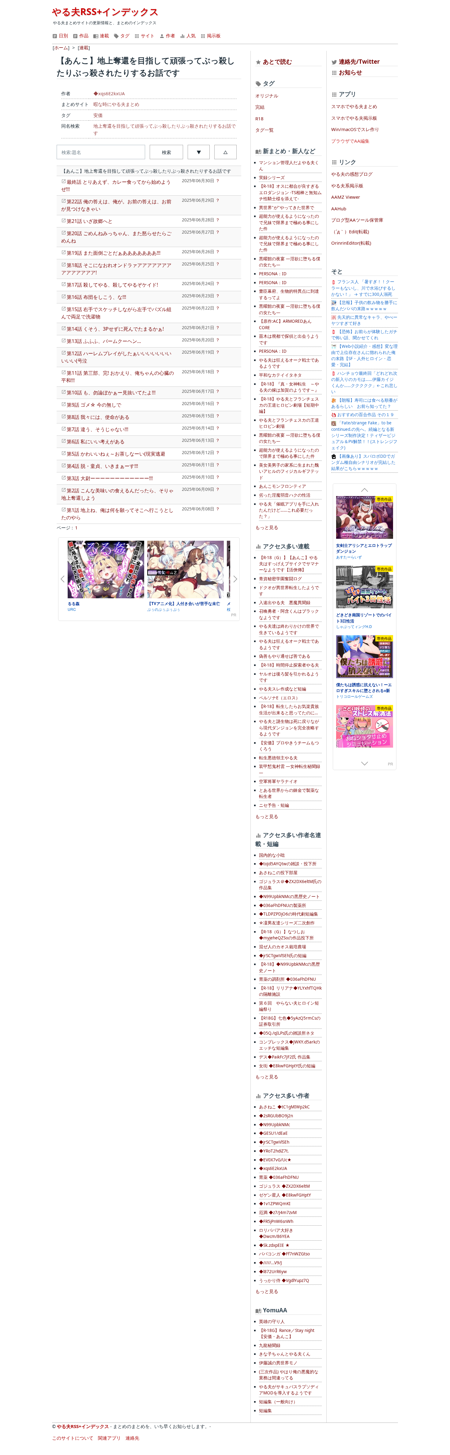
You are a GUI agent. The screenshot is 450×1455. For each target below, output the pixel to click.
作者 (170, 35)
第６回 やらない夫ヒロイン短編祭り (289, 1006)
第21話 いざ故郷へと (90, 221)
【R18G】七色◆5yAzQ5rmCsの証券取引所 (290, 1021)
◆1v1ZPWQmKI (275, 1203)
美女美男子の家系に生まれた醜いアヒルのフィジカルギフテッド (289, 471)
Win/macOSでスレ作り (355, 129)
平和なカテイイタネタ (280, 375)
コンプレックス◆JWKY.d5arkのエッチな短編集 (289, 1045)
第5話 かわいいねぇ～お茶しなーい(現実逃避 (116, 453)
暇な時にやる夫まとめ (116, 104)
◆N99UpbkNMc (274, 1124)
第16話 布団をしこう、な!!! (96, 297)
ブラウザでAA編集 (350, 141)
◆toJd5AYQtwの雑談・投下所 (288, 864)
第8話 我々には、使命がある (98, 417)
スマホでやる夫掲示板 (354, 118)
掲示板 (213, 35)
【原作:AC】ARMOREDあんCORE (285, 324)
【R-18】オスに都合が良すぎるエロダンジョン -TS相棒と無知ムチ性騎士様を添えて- (290, 192)
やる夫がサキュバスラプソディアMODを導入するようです (289, 1390)
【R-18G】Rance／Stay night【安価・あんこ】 (286, 1333)
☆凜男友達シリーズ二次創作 (287, 923)
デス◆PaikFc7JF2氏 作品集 (284, 1057)
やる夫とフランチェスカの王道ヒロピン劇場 (289, 423)
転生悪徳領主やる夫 (278, 758)
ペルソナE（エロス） (279, 698)
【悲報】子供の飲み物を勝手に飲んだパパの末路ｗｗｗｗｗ (364, 305)
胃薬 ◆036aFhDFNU (279, 1177)
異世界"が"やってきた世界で (286, 207)
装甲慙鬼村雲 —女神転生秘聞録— (289, 769)
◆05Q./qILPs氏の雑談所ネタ (286, 1033)
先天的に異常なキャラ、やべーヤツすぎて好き (364, 320)
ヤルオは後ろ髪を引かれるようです (289, 677)
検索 (166, 152)
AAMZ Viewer (345, 197)
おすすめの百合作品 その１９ (365, 414)
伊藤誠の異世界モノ (278, 1363)
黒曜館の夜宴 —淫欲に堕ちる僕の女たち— (289, 262)
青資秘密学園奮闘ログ (280, 578)
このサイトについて (72, 1438)
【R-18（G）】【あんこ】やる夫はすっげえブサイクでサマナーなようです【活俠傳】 (289, 564)
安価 (98, 115)
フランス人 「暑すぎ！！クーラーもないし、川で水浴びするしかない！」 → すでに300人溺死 (363, 288)
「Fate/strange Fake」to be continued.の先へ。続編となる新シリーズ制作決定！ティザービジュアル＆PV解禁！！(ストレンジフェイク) (364, 435)
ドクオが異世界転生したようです (289, 590)
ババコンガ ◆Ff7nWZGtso (284, 1254)
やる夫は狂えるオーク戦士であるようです (289, 363)
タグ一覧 (264, 130)
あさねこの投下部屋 (278, 872)
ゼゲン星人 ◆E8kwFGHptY (285, 1195)
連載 (104, 35)
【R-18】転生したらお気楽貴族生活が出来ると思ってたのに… (289, 709)
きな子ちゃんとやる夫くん (284, 1354)
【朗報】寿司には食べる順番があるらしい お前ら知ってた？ (364, 403)
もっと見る (266, 527)
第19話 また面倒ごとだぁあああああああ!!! (113, 253)
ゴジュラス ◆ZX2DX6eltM (284, 1186)
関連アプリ (109, 1438)
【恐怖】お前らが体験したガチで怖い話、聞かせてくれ (364, 334)
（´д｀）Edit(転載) (350, 231)
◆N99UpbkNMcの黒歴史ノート (289, 896)
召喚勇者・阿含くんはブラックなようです (289, 614)
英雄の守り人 (272, 1321)
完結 (259, 107)
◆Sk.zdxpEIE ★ (274, 1245)
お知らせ (350, 72)
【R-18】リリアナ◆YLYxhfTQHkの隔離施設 (290, 991)
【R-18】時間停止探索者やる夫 (289, 665)
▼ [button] (199, 152)
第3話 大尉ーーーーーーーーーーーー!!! (110, 478)
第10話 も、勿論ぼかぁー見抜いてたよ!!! (111, 392)
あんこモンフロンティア (282, 486)
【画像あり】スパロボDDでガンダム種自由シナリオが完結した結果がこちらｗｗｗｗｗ (363, 462)
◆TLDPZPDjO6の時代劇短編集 (288, 914)
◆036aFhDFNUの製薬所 (282, 905)
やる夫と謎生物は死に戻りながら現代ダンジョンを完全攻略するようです (289, 728)
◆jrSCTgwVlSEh (274, 1142)
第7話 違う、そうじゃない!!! (97, 429)
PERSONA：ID (273, 273)
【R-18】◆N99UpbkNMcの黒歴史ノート (289, 967)
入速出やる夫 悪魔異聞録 (284, 602)
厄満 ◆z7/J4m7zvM (278, 1212)
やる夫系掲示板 (347, 185)
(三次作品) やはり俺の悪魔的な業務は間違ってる (288, 1375)
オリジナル (266, 95)
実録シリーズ (272, 177)
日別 (63, 35)
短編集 (265, 1410)
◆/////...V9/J (270, 1262)
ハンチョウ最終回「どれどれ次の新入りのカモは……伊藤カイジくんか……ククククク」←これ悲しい (364, 382)
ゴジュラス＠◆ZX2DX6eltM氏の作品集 (290, 884)
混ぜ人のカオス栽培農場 (282, 946)
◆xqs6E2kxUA (109, 93)
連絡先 (132, 1438)
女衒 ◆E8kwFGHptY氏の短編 (287, 1066)
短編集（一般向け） (278, 1401)
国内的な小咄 (272, 855)
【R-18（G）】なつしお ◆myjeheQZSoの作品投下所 (286, 935)
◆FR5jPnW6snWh (276, 1221)
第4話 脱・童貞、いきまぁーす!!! (102, 466)
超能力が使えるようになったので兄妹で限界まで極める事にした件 (289, 222)
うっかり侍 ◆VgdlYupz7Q (284, 1280)
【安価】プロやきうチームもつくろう (289, 746)
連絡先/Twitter (358, 61)
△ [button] (225, 152)
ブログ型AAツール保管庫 (357, 220)
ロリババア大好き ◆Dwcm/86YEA (276, 1233)
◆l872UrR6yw (273, 1271)
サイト (147, 35)
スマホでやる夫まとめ (354, 106)
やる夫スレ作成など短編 (282, 689)
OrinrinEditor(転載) (351, 243)
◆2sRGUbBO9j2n (276, 1116)
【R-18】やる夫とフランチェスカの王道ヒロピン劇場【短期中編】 (289, 405)
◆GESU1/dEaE (273, 1133)
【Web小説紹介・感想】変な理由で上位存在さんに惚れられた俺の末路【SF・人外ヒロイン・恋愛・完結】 (364, 356)
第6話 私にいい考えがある (96, 441)
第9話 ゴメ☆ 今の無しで (94, 404)
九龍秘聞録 (269, 1345)
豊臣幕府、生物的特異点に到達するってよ (289, 294)
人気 (190, 35)
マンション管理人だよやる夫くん (289, 165)
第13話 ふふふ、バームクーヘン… (104, 341)
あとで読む (277, 61)
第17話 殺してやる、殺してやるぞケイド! (112, 284)
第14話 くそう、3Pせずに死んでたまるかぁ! (115, 328)
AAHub (338, 208)
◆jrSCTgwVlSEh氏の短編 (282, 955)
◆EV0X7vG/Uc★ (275, 1160)
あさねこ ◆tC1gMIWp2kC (284, 1107)
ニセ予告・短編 (274, 805)
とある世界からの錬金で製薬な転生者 (289, 793)
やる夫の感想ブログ (352, 174)
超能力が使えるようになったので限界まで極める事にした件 (289, 453)
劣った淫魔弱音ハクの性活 (284, 495)
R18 (259, 118)
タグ (124, 35)
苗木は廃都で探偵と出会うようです (289, 339)
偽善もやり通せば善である (284, 656)
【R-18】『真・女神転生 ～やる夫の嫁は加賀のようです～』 (289, 387)
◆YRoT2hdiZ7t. (274, 1151)
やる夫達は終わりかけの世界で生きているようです (289, 629)
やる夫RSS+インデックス (105, 11)
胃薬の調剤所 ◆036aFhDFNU (287, 979)
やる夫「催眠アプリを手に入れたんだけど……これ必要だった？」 (289, 510)
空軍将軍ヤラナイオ (278, 781)
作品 (83, 35)
